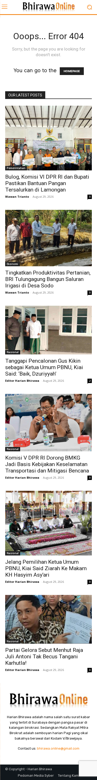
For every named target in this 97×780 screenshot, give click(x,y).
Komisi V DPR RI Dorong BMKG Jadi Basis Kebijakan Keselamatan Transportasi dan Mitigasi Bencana (47, 464)
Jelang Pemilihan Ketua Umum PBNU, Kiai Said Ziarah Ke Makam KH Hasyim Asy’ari (46, 568)
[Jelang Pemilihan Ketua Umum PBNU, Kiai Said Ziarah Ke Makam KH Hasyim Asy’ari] (48, 523)
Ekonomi (12, 264)
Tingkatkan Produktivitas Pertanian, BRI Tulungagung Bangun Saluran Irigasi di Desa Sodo (48, 279)
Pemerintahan (16, 168)
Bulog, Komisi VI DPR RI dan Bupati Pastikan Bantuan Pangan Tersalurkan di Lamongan (47, 183)
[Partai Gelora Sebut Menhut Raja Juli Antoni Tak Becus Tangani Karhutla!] (48, 619)
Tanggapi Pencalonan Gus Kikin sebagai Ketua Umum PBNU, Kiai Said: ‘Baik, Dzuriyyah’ (44, 367)
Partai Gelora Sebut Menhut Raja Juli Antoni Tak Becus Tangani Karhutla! (44, 656)
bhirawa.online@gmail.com (58, 748)
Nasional (13, 352)
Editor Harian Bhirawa (22, 381)
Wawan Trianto (17, 196)
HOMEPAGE (72, 71)
